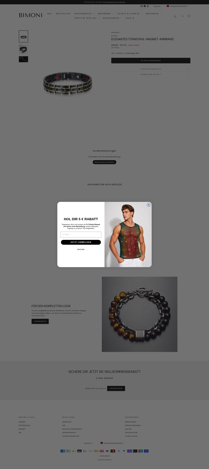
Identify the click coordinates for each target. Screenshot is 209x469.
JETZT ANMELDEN (80, 242)
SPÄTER (81, 249)
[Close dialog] (148, 205)
